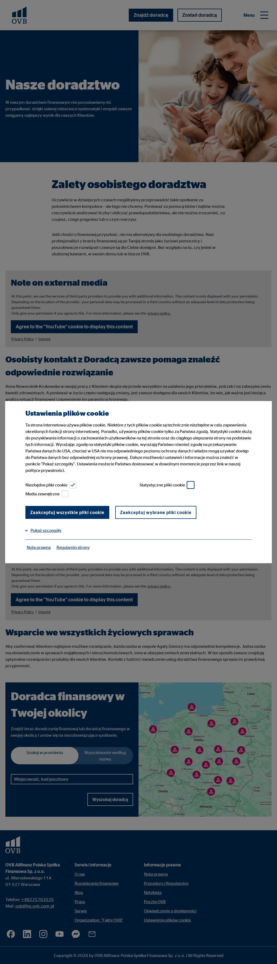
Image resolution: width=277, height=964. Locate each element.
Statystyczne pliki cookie (162, 484)
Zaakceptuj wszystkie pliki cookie (67, 512)
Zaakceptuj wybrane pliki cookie (156, 512)
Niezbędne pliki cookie (46, 484)
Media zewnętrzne (42, 493)
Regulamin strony (73, 547)
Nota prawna (39, 547)
